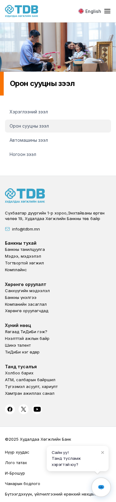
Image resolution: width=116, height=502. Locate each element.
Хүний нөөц (18, 325)
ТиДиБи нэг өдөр (22, 351)
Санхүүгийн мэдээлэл (27, 290)
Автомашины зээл (29, 140)
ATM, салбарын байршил (30, 379)
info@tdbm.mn (26, 229)
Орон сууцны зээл (29, 126)
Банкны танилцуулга (25, 249)
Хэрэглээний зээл (29, 111)
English (93, 11)
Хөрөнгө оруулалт (25, 284)
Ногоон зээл (23, 154)
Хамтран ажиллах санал (29, 393)
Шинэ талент (18, 345)
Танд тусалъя (21, 366)
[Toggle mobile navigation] (107, 11)
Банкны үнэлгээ (21, 297)
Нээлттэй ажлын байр (27, 338)
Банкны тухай (21, 243)
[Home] (21, 11)
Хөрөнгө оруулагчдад (26, 310)
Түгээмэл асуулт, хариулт (31, 386)
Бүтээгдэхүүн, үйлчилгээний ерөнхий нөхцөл (50, 494)
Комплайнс (16, 269)
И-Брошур (15, 473)
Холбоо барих (19, 372)
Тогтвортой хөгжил (24, 262)
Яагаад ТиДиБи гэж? (26, 331)
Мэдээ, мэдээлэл (23, 256)
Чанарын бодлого (22, 483)
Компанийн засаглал (26, 304)
